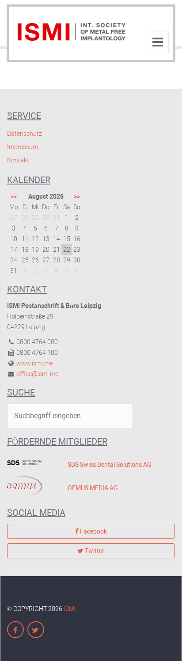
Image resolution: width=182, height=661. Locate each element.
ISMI (70, 608)
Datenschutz (24, 133)
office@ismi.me (37, 373)
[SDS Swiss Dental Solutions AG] (30, 462)
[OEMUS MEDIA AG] (30, 486)
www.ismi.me (34, 363)
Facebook (93, 531)
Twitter (93, 550)
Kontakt (18, 160)
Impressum (22, 146)
